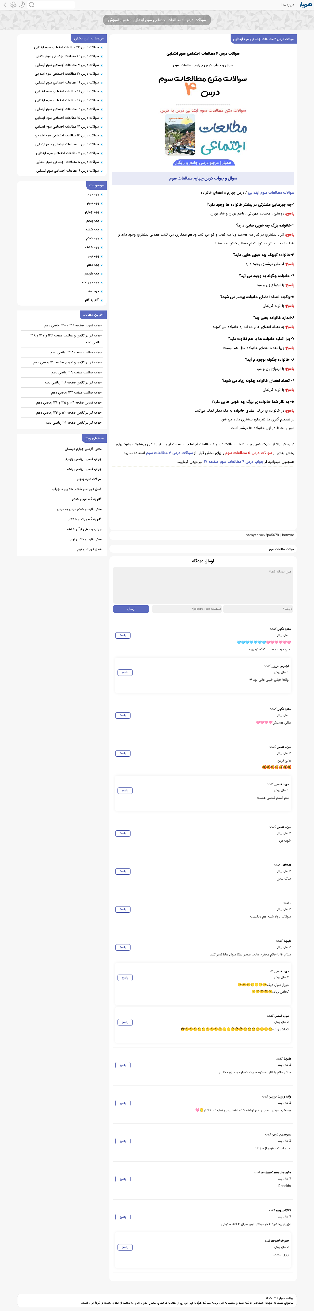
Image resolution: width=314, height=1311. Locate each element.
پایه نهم (93, 256)
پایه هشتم (92, 247)
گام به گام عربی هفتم (87, 499)
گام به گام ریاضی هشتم (85, 519)
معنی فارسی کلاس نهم (86, 539)
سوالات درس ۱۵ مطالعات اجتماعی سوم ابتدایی (67, 117)
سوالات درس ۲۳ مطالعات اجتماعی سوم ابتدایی (66, 47)
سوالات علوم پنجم (89, 479)
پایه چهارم (92, 212)
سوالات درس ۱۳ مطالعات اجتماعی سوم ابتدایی (67, 135)
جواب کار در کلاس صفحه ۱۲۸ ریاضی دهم (73, 382)
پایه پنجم (92, 220)
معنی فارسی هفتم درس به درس (79, 509)
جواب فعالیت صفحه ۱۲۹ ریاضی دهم (77, 372)
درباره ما (288, 5)
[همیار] (306, 5)
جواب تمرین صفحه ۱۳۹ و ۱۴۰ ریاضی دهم (73, 325)
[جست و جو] (51, 5)
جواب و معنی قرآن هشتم (84, 529)
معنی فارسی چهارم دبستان (83, 449)
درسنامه (93, 291)
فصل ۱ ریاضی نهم (89, 549)
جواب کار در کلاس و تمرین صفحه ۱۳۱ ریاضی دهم (67, 362)
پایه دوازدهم (90, 282)
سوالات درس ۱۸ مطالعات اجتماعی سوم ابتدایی (67, 91)
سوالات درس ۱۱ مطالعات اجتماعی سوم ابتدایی (67, 153)
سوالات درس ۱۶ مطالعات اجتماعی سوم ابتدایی (67, 109)
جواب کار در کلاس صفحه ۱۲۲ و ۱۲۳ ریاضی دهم (69, 412)
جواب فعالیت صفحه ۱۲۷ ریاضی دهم (76, 392)
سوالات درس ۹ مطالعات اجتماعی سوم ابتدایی (67, 170)
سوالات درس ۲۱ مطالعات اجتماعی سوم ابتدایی (67, 65)
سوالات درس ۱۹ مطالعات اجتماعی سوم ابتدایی (67, 82)
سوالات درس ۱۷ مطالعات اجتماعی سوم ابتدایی (67, 100)
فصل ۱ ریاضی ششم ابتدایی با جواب (77, 489)
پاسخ (123, 635)
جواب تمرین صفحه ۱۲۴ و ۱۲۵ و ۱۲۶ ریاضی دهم (69, 402)
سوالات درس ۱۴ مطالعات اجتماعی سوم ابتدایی (67, 126)
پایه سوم (93, 203)
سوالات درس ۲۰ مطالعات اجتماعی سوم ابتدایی (67, 73)
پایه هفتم (92, 238)
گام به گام (92, 300)
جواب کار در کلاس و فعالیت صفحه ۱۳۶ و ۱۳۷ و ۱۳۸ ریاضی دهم (66, 339)
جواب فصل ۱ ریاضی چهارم (83, 459)
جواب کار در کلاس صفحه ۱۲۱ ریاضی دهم (74, 422)
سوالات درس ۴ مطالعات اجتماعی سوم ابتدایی (263, 39)
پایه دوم (93, 194)
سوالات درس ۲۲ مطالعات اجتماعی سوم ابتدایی (67, 56)
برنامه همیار (285, 1298)
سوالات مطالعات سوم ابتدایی (271, 193)
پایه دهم (93, 264)
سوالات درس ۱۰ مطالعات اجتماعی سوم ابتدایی (67, 162)
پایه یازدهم (91, 273)
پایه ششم (92, 229)
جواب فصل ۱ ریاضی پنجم (84, 469)
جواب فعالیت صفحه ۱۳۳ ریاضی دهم (76, 352)
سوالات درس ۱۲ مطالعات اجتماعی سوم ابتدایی (67, 144)
